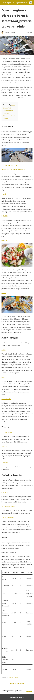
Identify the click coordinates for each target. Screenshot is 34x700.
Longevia (4, 446)
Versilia (16, 677)
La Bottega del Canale (8, 506)
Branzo (4, 293)
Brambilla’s (5, 463)
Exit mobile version (17, 697)
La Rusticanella (6, 399)
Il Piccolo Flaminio (7, 432)
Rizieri (3, 350)
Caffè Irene (5, 492)
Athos (3, 377)
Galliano (4, 240)
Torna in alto (28, 691)
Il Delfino (4, 194)
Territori (10, 677)
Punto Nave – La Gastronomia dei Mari (13, 169)
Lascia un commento (17, 683)
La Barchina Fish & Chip (9, 165)
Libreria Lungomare (8, 517)
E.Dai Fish (5, 216)
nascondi (13, 105)
